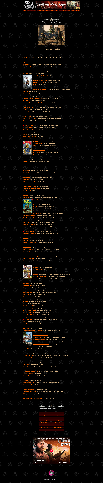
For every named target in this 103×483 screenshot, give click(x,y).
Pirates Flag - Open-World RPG (30, 235)
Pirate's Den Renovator (29, 231)
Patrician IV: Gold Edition (29, 174)
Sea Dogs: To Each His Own (29, 317)
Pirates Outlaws (26, 260)
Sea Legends (27, 323)
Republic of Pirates (27, 287)
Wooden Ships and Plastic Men (30, 391)
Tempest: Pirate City (27, 359)
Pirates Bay (27, 226)
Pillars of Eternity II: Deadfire (29, 181)
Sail (24, 296)
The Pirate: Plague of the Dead (29, 186)
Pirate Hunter (26, 197)
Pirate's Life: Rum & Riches (29, 244)
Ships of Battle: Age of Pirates (39, 339)
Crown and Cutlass (27, 111)
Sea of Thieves (26, 326)
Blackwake (35, 77)
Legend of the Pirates (37, 147)
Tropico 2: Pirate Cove (28, 373)
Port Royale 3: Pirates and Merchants (41, 276)
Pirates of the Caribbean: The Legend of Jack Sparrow (35, 256)
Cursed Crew (26, 114)
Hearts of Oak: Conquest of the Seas (31, 138)
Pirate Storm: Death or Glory (29, 215)
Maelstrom (35, 154)
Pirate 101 (35, 208)
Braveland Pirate (36, 86)
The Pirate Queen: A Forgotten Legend (31, 188)
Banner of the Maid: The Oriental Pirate (41, 75)
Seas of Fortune (26, 328)
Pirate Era (25, 193)
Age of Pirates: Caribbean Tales (30, 59)
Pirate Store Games (37, 213)
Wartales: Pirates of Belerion (29, 389)
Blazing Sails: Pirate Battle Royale (40, 80)
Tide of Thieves (26, 364)
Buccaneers (25, 91)
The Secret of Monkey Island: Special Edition (32, 330)
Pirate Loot (35, 206)
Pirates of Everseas (27, 247)
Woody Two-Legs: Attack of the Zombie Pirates (33, 396)
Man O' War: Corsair (28, 156)
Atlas (24, 71)
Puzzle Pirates (26, 280)
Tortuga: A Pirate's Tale (28, 366)
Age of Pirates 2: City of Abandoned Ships (32, 62)
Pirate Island (36, 199)
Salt (24, 303)
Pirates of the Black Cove (28, 249)
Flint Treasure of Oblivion (30, 125)
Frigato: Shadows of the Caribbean (30, 129)
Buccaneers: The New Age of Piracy (30, 93)
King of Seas (35, 145)
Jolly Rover (35, 141)
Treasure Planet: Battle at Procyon (30, 371)
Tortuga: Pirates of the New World (30, 368)
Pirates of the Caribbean (28, 253)
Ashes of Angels (26, 64)
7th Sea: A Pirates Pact (37, 332)
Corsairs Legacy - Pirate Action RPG (31, 107)
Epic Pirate (25, 120)
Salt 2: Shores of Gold (28, 305)
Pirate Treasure (26, 220)
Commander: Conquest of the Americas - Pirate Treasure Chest (36, 102)
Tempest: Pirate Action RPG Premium (31, 357)
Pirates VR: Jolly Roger (38, 271)
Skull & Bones (28, 348)
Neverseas (27, 163)
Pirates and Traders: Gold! (29, 224)
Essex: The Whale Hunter (30, 123)
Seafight (25, 321)
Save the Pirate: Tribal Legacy (29, 314)
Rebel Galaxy (26, 283)
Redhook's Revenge (27, 285)
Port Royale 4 (36, 278)
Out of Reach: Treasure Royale (29, 172)
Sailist (26, 299)
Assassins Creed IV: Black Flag (30, 66)
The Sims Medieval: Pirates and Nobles (41, 344)
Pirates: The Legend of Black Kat (30, 242)
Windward (25, 393)
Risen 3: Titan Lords (27, 292)
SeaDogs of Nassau (29, 319)
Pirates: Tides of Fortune (38, 269)
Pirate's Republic (28, 262)
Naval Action (26, 161)
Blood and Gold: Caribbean (38, 82)
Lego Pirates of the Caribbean (39, 150)
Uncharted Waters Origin (28, 384)
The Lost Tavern (36, 152)
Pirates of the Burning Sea (29, 251)
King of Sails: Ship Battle (38, 143)
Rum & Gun (26, 294)
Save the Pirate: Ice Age (28, 308)
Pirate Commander (27, 190)
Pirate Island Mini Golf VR (38, 202)
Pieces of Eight (26, 177)
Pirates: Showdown (37, 265)
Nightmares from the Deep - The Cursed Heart (33, 165)
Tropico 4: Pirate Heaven (28, 375)
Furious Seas (26, 132)
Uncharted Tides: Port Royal (29, 382)
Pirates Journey (26, 240)
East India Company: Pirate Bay (30, 118)
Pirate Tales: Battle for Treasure (30, 217)
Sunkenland (26, 353)
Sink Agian (35, 346)
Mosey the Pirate (26, 159)
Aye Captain (26, 73)
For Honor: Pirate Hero (28, 127)
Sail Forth (25, 301)
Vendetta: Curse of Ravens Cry (29, 387)
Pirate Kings (35, 204)
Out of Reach (26, 170)
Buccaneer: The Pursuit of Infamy (40, 89)
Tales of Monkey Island (28, 355)
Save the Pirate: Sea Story (29, 312)
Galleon (25, 134)
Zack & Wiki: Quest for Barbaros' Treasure (32, 398)
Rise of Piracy (28, 290)
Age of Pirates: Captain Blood (29, 57)
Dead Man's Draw (27, 116)
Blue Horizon (35, 84)
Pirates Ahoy (26, 222)
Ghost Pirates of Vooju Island (29, 136)
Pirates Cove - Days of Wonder (30, 229)
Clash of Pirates (26, 100)
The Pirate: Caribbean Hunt (29, 183)
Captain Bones (26, 96)
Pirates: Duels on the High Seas (30, 233)
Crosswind (27, 109)
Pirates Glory (26, 238)
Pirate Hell (25, 195)
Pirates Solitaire (36, 267)
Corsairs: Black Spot (27, 105)
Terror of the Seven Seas (30, 362)
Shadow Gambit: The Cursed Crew (40, 335)
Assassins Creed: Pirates (28, 68)
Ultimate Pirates (26, 380)
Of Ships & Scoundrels (28, 168)
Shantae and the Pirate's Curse (39, 337)
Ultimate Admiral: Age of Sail (29, 377)
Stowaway (25, 350)
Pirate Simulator (36, 211)
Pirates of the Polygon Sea (29, 258)
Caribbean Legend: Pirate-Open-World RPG (32, 98)
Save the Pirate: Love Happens (30, 310)
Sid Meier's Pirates (37, 341)
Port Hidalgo (35, 274)
